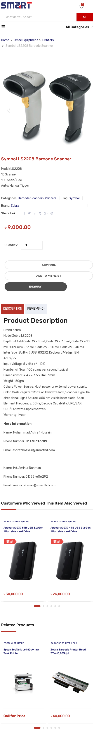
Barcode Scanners (31, 198)
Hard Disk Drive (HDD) (16, 521)
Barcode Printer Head (63, 643)
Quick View (23, 575)
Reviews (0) (36, 308)
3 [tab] (47, 606)
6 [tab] (59, 606)
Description (12, 308)
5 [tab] (55, 606)
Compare (49, 264)
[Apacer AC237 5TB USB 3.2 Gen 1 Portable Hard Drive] (23, 560)
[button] (9, 108)
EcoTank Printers (13, 643)
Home (5, 40)
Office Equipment (26, 40)
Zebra (15, 206)
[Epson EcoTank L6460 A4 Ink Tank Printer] (23, 682)
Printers (48, 40)
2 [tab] (43, 606)
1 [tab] (37, 606)
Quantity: (11, 245)
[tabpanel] (23, 560)
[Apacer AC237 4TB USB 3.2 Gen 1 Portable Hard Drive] (70, 560)
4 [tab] (51, 606)
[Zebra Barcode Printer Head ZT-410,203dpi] (70, 682)
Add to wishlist (48, 275)
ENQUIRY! (35, 286)
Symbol (74, 198)
